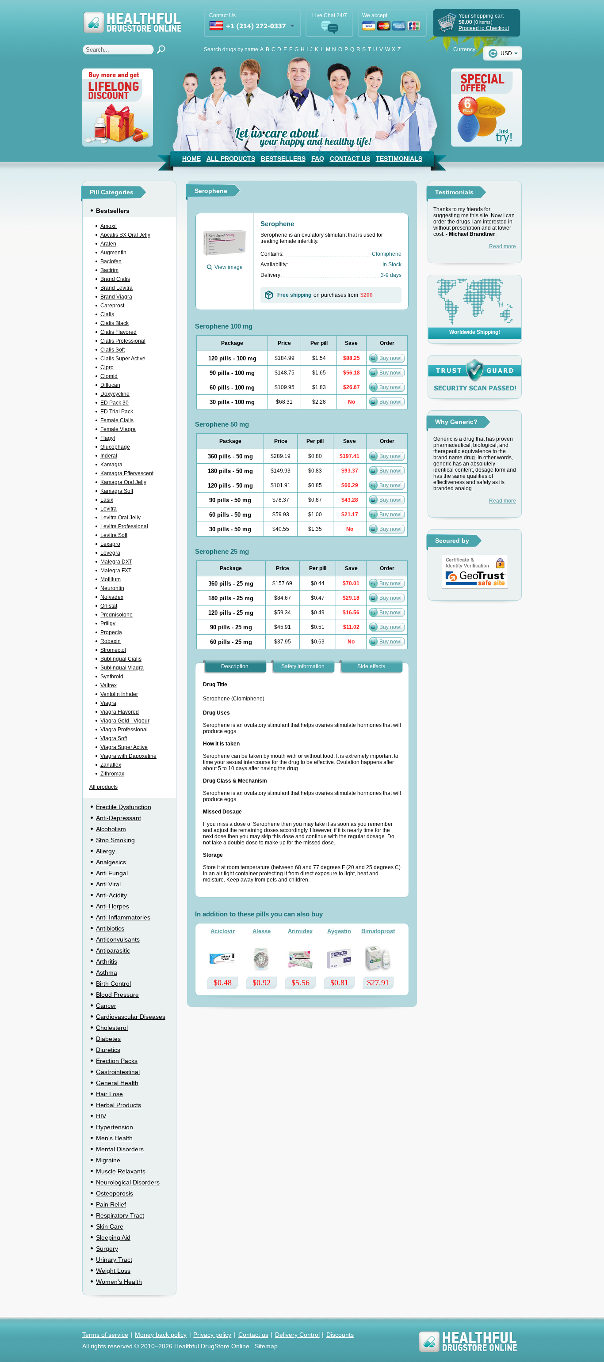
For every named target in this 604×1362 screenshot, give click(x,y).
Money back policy (161, 1334)
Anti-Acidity (111, 895)
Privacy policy (212, 1334)
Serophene (277, 223)
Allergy (105, 851)
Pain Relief (111, 1204)
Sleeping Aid (113, 1237)
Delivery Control (297, 1334)
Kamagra (111, 465)
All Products (230, 158)
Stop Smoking (115, 840)
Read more (502, 246)
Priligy (107, 623)
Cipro (107, 367)
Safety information (303, 666)
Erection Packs (117, 1060)
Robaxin (110, 641)
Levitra (108, 509)
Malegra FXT (115, 571)
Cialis (107, 314)
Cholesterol (112, 1027)
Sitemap (266, 1346)
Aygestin (339, 931)
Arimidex (300, 931)
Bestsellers (283, 158)
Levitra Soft (113, 535)
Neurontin (112, 588)
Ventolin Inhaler (119, 694)
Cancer (106, 1005)
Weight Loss (113, 1270)
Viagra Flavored (119, 712)
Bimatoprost (378, 931)
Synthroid (111, 676)
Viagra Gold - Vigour (124, 721)
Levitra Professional (124, 526)
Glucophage (115, 447)
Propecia (111, 632)
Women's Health (119, 1281)
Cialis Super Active (122, 359)
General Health (117, 1082)
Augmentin (113, 253)
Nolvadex (111, 597)
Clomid (109, 376)
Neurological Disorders (128, 1182)
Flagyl (107, 438)
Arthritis (106, 961)
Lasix (106, 500)
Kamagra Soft (116, 491)
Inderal (108, 456)
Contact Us (350, 158)
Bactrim (109, 270)
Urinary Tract (114, 1259)
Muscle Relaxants (120, 1171)
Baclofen (111, 261)
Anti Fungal (112, 873)
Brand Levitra (116, 288)
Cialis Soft (112, 350)
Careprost (112, 306)
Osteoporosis (114, 1193)
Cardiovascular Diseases (130, 1016)
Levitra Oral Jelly (120, 518)
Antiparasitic (113, 950)
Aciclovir (222, 931)
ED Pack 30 (114, 403)
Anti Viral (108, 884)
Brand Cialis (115, 279)
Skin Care (109, 1226)
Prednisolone (116, 615)
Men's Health (114, 1138)
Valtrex (108, 685)
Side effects (371, 666)
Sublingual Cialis (120, 659)
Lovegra (110, 553)
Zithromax (112, 774)
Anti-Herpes (112, 906)
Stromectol (113, 650)
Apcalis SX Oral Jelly (125, 235)
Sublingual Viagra (122, 668)
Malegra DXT (116, 562)
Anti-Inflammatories (123, 917)
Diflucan (110, 385)
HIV (101, 1116)
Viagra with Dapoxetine (128, 756)
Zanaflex (110, 765)
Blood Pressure (117, 994)
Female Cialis (117, 420)
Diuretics (108, 1049)
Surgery (107, 1248)
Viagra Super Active (124, 747)
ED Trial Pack (116, 412)
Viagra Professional (124, 729)
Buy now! (390, 358)
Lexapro (110, 544)
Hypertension (114, 1127)
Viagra (108, 703)
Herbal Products (118, 1105)
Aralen (108, 244)
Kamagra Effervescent (126, 473)
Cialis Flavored (118, 332)
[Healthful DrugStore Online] (131, 16)
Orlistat (108, 606)
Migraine (108, 1160)
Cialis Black (114, 323)
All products (103, 787)
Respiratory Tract (120, 1215)
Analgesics (111, 862)
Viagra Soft (113, 738)
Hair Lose (109, 1093)
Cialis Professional (122, 341)
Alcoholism (111, 828)
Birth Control (113, 983)
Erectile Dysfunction (123, 806)
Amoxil (108, 226)
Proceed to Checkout (484, 28)
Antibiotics (110, 928)
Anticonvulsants (118, 939)
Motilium (110, 579)
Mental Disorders (120, 1149)
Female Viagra (118, 429)
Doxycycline (115, 394)
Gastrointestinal (118, 1071)
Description (234, 666)
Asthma (106, 972)
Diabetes (108, 1038)
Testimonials (399, 158)
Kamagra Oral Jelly (123, 482)
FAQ (317, 158)
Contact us (253, 1334)
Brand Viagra (116, 297)
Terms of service (105, 1334)
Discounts (340, 1334)
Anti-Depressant (118, 817)
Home (191, 158)
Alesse (261, 931)
